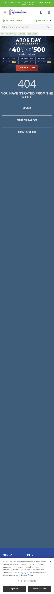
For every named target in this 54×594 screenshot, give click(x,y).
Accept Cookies (39, 589)
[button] (5, 12)
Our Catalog (27, 120)
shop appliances (27, 68)
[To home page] (18, 12)
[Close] (51, 561)
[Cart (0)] (49, 12)
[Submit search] (49, 27)
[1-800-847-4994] (41, 12)
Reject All (14, 589)
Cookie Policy (27, 575)
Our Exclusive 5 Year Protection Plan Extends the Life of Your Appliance (27, 3)
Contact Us (27, 132)
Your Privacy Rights (27, 581)
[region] (27, 576)
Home (27, 108)
